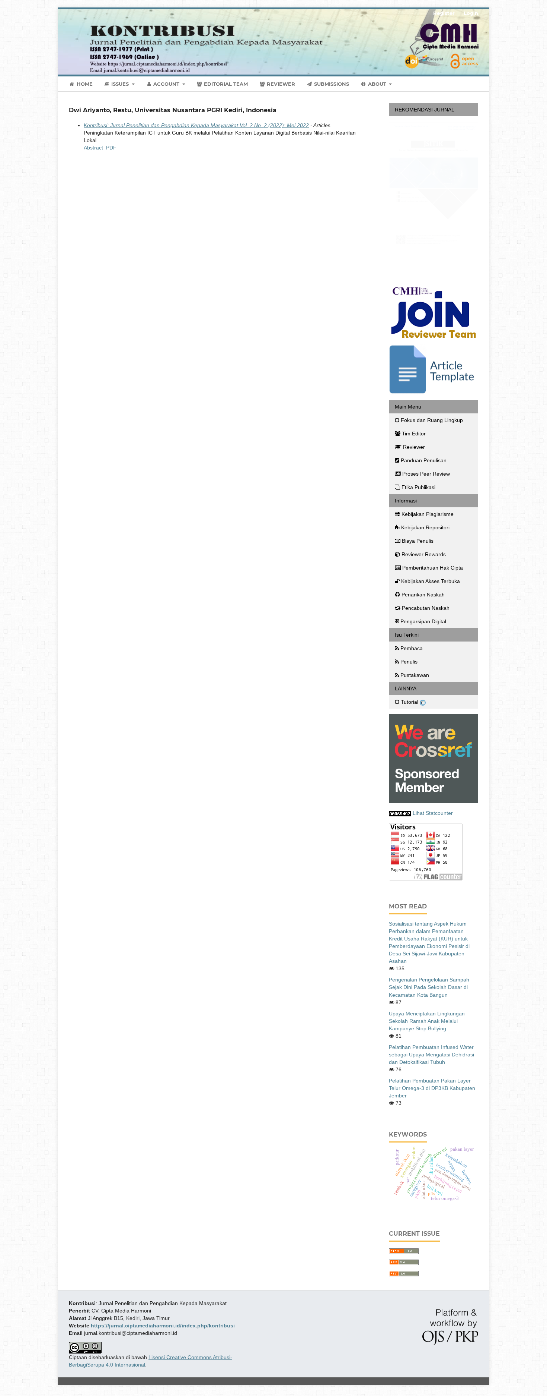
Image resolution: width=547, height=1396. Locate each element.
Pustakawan (414, 675)
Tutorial (410, 702)
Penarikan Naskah (423, 595)
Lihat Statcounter (433, 813)
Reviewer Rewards (424, 555)
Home (84, 84)
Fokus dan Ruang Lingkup (432, 420)
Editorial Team (225, 84)
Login (471, 13)
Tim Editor (414, 434)
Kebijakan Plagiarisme (428, 514)
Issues (120, 84)
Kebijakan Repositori (425, 528)
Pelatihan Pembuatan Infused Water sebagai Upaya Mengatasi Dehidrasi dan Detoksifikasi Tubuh (431, 1054)
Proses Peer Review (426, 474)
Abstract (93, 148)
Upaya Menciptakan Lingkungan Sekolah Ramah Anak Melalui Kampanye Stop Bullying (427, 1021)
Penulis (409, 662)
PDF (111, 148)
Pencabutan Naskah (426, 608)
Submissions (331, 84)
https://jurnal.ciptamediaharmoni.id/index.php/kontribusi (163, 1326)
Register (444, 13)
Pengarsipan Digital (423, 622)
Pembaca (411, 649)
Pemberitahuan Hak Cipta (432, 568)
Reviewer (280, 84)
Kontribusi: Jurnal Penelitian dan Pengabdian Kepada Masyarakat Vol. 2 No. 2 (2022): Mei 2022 (196, 125)
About (377, 84)
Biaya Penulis (418, 541)
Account (166, 84)
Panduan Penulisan (424, 461)
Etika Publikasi (418, 488)
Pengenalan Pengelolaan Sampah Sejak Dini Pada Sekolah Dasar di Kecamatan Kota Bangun (429, 987)
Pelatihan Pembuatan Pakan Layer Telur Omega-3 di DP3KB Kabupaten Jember (432, 1088)
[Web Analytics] (400, 813)
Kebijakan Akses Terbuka (430, 581)
